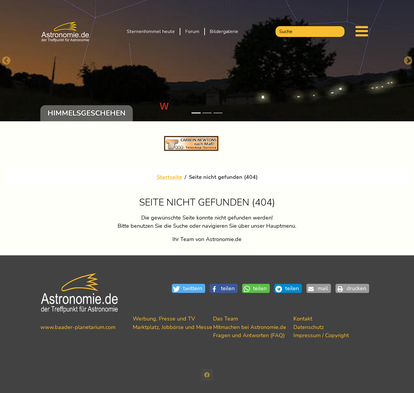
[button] (191, 288)
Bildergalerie (224, 31)
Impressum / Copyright (321, 335)
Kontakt (302, 318)
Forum (192, 31)
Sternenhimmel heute (151, 31)
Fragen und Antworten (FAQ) (249, 335)
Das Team (225, 318)
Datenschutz (308, 327)
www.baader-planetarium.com (77, 327)
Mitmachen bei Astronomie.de (249, 327)
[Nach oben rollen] (399, 378)
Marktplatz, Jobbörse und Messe (172, 327)
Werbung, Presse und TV (164, 318)
